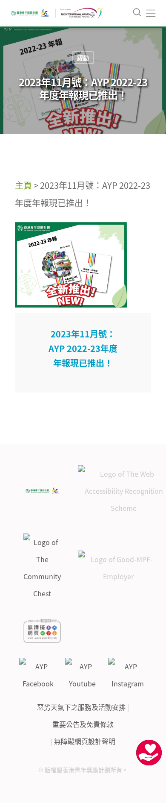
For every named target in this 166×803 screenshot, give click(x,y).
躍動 (83, 57)
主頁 (23, 185)
